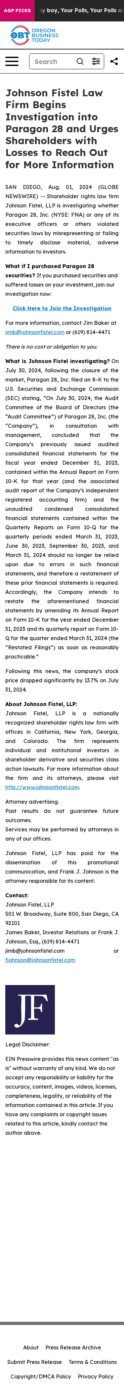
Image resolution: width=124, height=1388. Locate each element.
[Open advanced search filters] (96, 61)
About (31, 1347)
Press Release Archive (73, 1347)
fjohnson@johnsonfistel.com (40, 960)
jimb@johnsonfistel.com (34, 332)
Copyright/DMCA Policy (41, 1376)
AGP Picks (17, 11)
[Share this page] (114, 61)
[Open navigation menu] (12, 61)
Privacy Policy (95, 1376)
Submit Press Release (34, 1362)
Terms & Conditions (92, 1362)
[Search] (80, 61)
